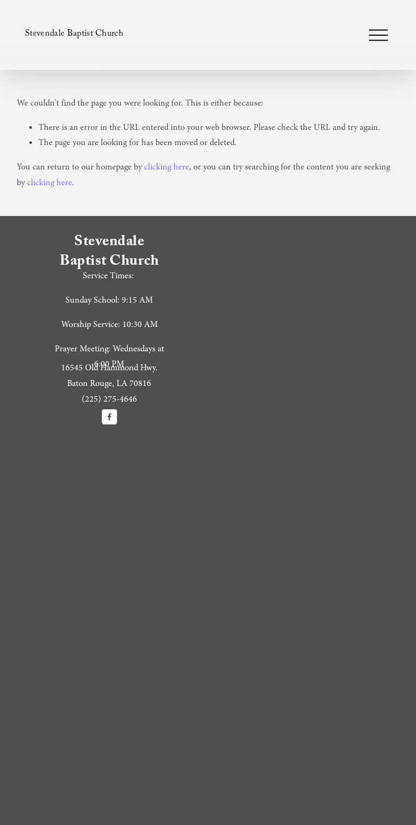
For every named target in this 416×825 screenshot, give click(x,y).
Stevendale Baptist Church (74, 34)
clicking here (166, 167)
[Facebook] (109, 416)
